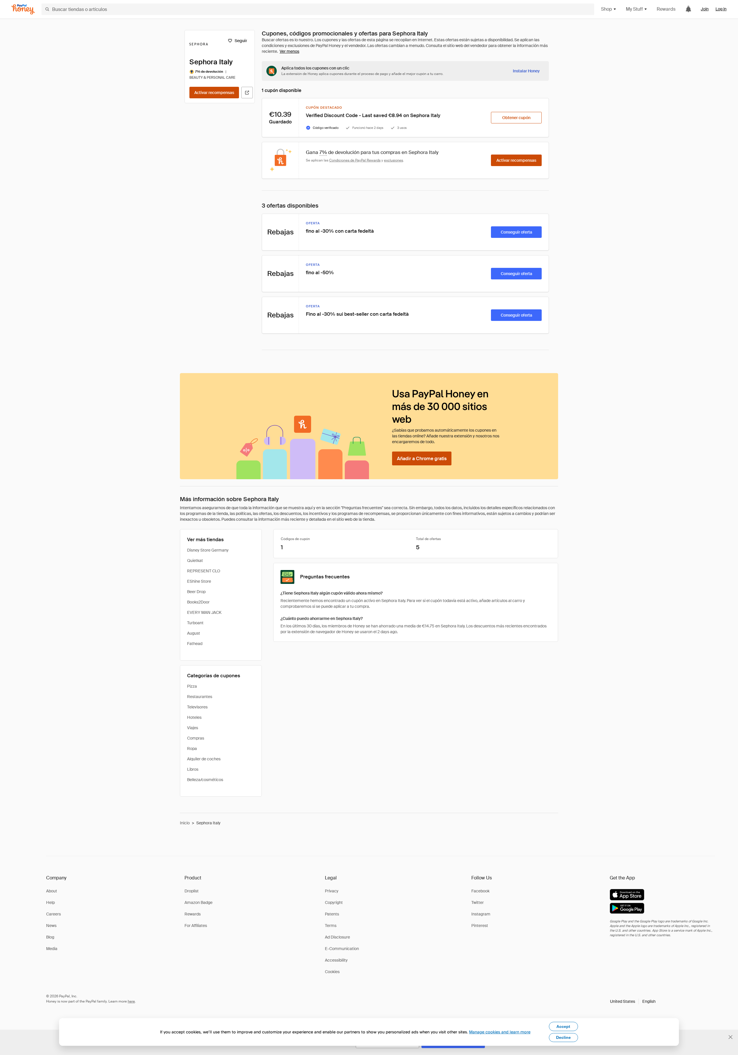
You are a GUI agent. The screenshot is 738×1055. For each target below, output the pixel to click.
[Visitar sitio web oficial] (247, 92)
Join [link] (705, 9)
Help (50, 902)
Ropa (192, 748)
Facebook (480, 891)
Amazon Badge (198, 902)
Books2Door (198, 602)
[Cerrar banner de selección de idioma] (730, 1037)
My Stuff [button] (634, 9)
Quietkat (195, 560)
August (193, 633)
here (131, 1001)
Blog (50, 937)
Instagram (480, 914)
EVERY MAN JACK (204, 612)
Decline (563, 1037)
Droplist (191, 891)
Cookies (332, 971)
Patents (332, 914)
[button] (633, 1001)
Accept (563, 1026)
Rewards (666, 9)
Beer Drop (196, 591)
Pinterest (479, 925)
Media (51, 948)
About (51, 891)
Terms (330, 925)
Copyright (334, 902)
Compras (195, 738)
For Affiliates (195, 925)
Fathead (194, 643)
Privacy (331, 891)
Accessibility (336, 960)
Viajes (192, 727)
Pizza (192, 686)
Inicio (185, 822)
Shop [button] (606, 9)
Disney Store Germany (208, 550)
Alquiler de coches (204, 758)
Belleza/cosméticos (205, 779)
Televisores (197, 707)
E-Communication (342, 948)
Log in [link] (721, 9)
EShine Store (199, 581)
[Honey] (23, 9)
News (51, 925)
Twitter (477, 902)
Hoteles (194, 717)
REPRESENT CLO (203, 570)
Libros (192, 769)
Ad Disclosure (337, 937)
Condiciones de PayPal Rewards (355, 160)
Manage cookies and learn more (499, 1031)
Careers (53, 914)
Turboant (195, 622)
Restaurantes (199, 696)
